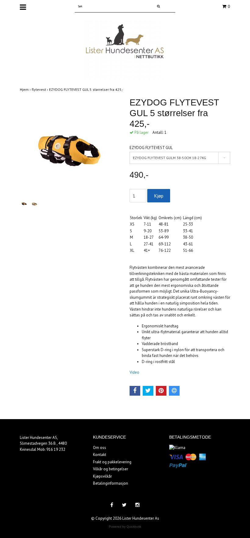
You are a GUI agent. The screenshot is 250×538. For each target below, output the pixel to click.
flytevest (40, 89)
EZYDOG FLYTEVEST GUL (151, 147)
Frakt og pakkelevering (112, 462)
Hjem (26, 89)
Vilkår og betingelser (110, 469)
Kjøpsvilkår (102, 476)
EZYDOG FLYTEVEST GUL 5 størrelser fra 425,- (86, 89)
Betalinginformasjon (110, 483)
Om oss (99, 447)
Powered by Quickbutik (125, 526)
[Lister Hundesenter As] (125, 50)
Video (134, 372)
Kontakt (99, 454)
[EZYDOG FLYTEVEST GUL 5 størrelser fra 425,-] (70, 147)
